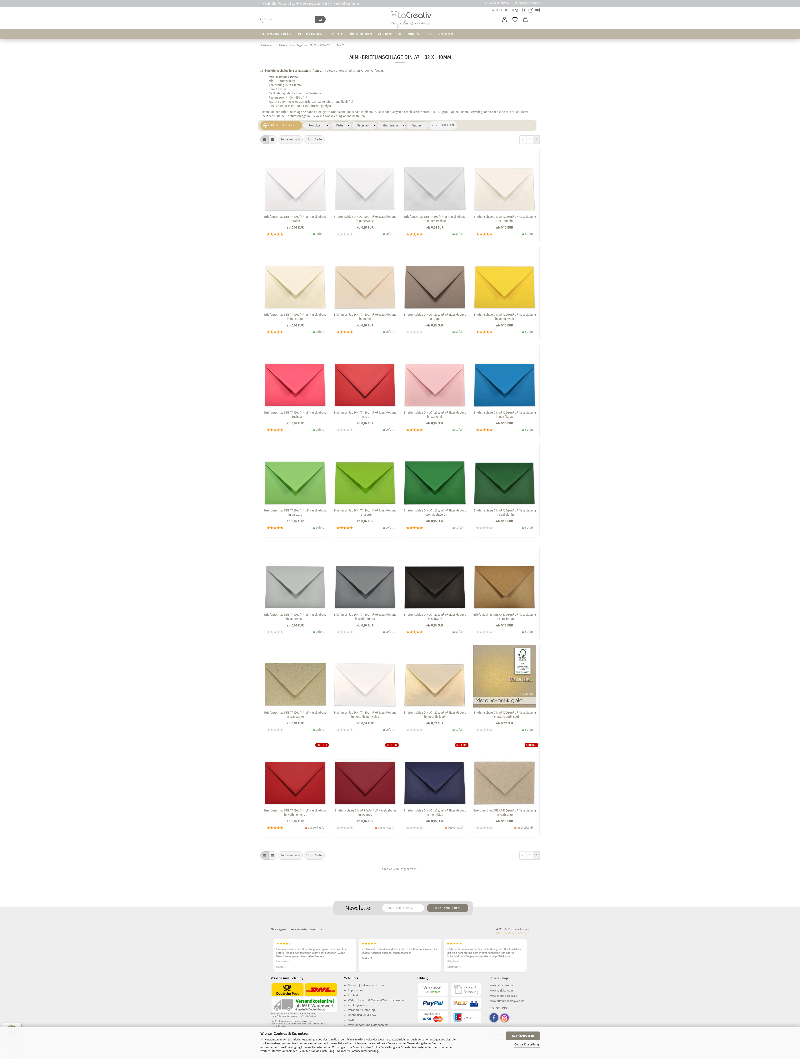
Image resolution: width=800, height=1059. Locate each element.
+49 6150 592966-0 (499, 3)
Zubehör (414, 34)
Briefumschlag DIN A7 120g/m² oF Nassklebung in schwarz (435, 617)
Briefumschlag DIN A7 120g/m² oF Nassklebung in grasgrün (365, 512)
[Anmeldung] (504, 19)
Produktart (315, 125)
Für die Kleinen (360, 34)
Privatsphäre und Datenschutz (368, 1024)
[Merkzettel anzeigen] (515, 19)
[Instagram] (531, 10)
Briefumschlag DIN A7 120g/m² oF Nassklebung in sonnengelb (505, 317)
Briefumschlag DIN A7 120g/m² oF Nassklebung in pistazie (295, 512)
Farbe (340, 125)
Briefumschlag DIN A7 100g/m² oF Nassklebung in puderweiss (365, 219)
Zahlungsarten (357, 1005)
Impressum (355, 990)
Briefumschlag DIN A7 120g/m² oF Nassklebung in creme (365, 317)
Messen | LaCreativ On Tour (366, 985)
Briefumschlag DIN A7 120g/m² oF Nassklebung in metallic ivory (435, 715)
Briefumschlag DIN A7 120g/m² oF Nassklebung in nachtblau (435, 812)
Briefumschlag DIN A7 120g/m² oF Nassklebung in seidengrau (295, 617)
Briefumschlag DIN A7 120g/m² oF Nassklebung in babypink (435, 415)
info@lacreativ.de (529, 3)
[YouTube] (537, 10)
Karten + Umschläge (276, 34)
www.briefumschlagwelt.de (507, 1001)
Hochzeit (335, 34)
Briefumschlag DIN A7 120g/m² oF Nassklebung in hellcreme (295, 317)
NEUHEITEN (499, 10)
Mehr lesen (367, 961)
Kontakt (353, 995)
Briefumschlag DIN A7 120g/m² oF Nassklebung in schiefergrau (365, 617)
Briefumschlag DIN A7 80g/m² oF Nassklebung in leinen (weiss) (434, 219)
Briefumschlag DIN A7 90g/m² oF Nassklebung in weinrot (365, 812)
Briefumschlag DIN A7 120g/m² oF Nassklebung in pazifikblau (505, 415)
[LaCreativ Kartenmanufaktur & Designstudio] (412, 20)
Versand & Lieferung (361, 1009)
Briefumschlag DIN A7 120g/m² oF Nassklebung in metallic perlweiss (365, 715)
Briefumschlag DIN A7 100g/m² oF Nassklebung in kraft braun (504, 617)
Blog (515, 10)
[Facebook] (524, 10)
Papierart (363, 125)
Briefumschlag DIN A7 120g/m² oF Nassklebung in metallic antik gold (505, 715)
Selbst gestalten (440, 34)
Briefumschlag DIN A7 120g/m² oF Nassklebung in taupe (435, 317)
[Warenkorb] (525, 19)
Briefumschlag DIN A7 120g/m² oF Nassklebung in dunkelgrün (505, 512)
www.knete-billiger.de (503, 995)
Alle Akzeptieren (523, 1036)
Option (416, 125)
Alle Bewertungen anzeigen (512, 933)
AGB (351, 1019)
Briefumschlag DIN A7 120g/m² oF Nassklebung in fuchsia (295, 415)
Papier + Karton (310, 34)
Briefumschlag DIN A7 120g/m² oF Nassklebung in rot (365, 415)
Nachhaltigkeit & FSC (362, 1014)
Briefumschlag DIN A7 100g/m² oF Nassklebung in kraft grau (504, 812)
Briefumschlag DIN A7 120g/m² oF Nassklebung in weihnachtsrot (295, 812)
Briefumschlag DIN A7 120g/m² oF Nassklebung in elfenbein (505, 219)
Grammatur (390, 125)
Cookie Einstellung (526, 1044)
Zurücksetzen (443, 125)
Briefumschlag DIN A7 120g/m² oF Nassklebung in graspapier (295, 715)
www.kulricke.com (501, 990)
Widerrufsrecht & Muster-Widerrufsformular (376, 1000)
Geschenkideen (389, 34)
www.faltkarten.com (502, 985)
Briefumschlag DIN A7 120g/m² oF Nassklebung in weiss (295, 219)
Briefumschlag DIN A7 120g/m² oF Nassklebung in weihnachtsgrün (435, 512)
